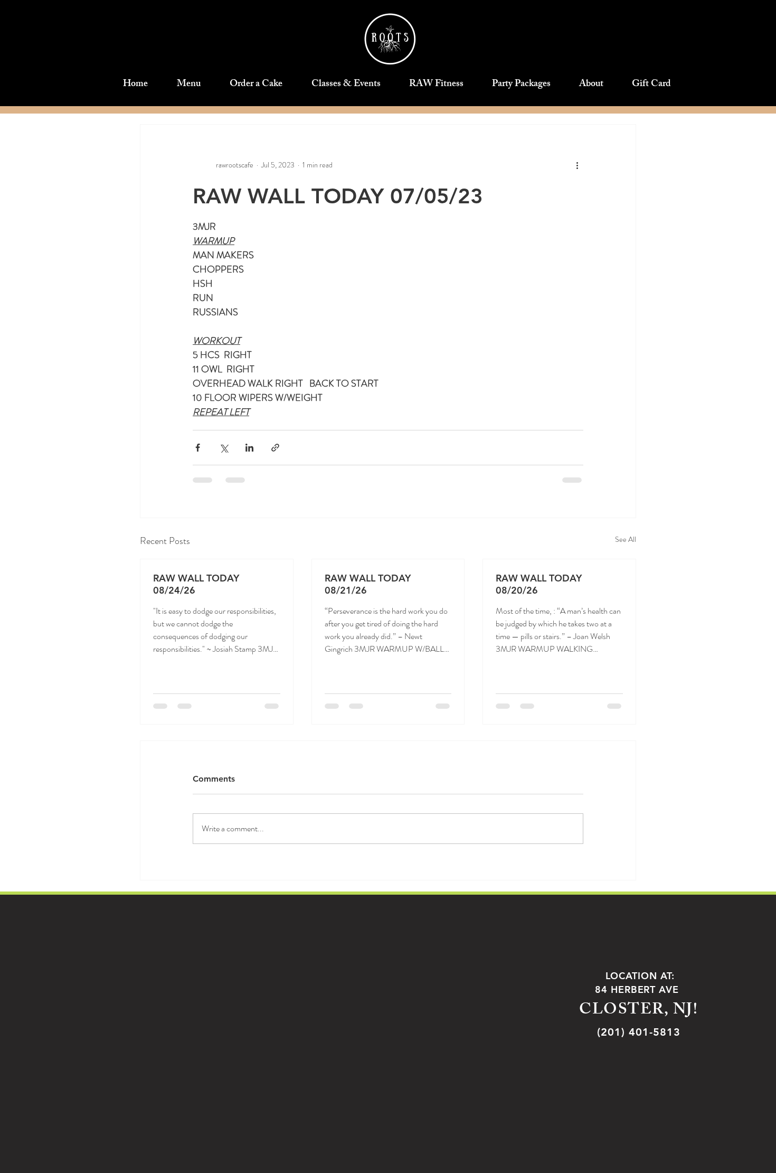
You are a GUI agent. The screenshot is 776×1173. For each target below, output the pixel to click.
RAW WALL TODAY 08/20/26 (539, 584)
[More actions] (577, 164)
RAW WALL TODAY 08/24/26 (196, 584)
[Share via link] (275, 448)
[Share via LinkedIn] (249, 448)
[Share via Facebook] (198, 448)
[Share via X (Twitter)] (224, 448)
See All (625, 539)
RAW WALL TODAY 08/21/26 (368, 584)
